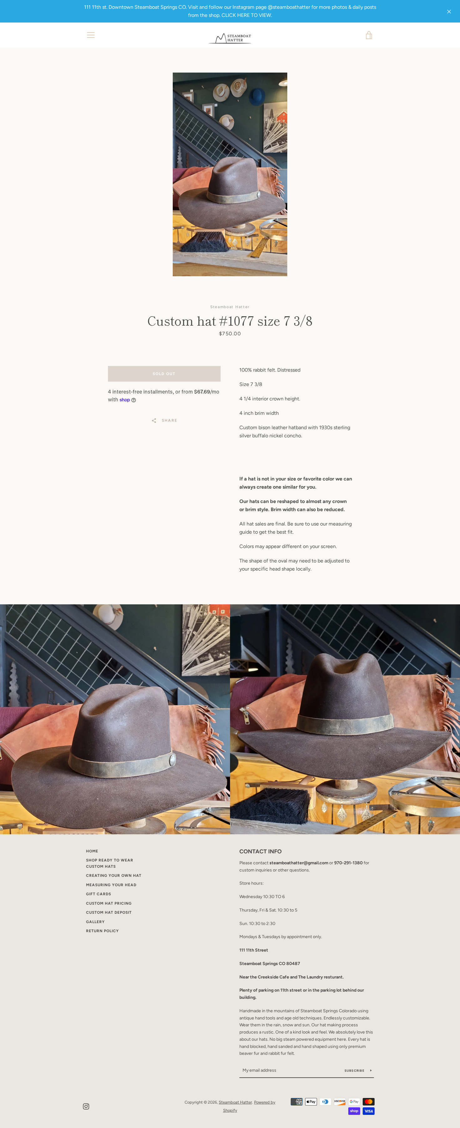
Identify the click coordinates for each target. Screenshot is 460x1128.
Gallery (95, 922)
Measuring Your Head (111, 885)
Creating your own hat (113, 875)
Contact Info (260, 851)
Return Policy (102, 931)
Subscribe (355, 1071)
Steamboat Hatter (235, 1102)
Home (92, 851)
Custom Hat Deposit (109, 912)
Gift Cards (98, 894)
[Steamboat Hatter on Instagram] (86, 1106)
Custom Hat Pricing (109, 903)
